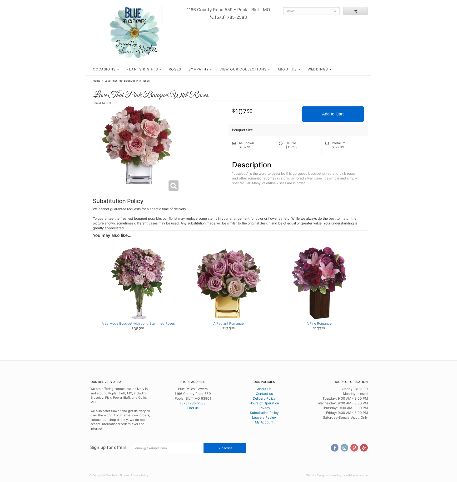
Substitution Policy (264, 413)
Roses (175, 69)
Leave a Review (264, 417)
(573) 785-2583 (230, 17)
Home (96, 80)
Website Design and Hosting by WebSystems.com (337, 475)
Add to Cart (333, 114)
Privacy (264, 408)
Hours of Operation (264, 403)
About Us (264, 389)
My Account (264, 422)
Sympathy (199, 69)
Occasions (104, 69)
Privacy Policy (139, 475)
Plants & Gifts (142, 69)
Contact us (264, 394)
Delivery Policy (264, 398)
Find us (193, 408)
